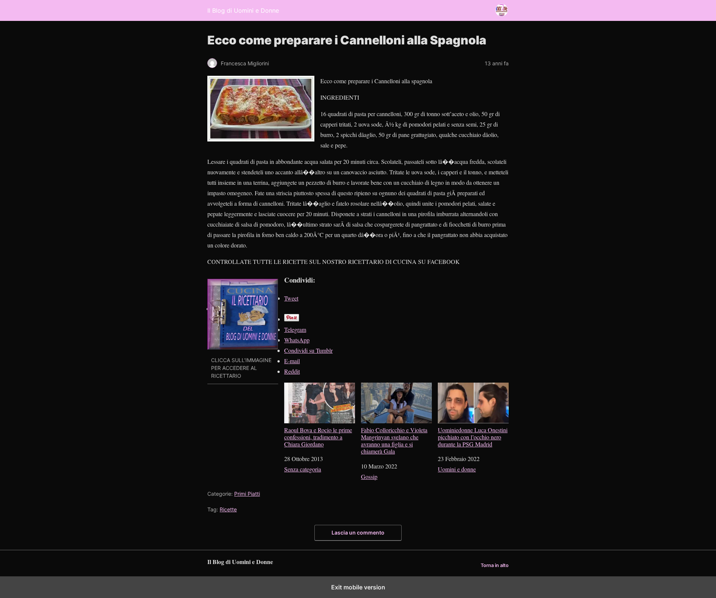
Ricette (228, 509)
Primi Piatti (247, 493)
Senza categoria (302, 469)
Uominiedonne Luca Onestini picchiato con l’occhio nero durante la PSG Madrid (473, 437)
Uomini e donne (457, 469)
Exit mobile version (358, 587)
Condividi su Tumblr (308, 350)
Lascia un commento (358, 532)
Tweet (291, 298)
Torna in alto (495, 565)
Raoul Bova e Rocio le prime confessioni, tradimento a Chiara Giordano (318, 437)
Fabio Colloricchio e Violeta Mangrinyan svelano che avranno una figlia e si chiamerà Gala (394, 440)
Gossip (369, 476)
